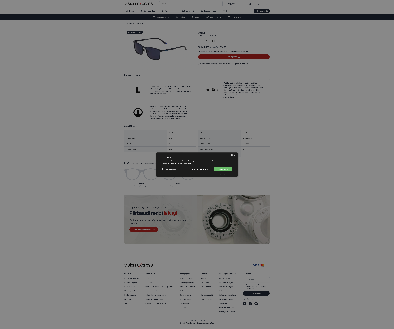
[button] (169, 169)
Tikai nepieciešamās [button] (200, 169)
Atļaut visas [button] (223, 169)
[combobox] (232, 155)
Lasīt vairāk (187, 163)
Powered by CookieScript (224, 174)
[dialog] (197, 164)
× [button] (234, 155)
